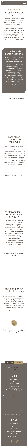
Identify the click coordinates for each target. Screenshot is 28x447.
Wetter (21, 414)
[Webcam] (7, 411)
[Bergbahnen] (14, 411)
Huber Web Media (16, 436)
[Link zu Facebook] (11, 441)
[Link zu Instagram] (17, 441)
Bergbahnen (14, 414)
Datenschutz (14, 428)
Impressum (14, 426)
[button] (15, 125)
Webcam (7, 414)
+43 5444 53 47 (15, 386)
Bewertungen (14, 433)
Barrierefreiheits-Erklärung (14, 431)
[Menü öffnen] (24, 3)
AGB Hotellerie (14, 423)
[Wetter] (21, 411)
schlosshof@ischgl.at (16, 390)
